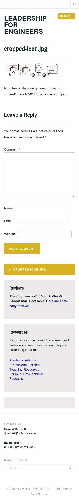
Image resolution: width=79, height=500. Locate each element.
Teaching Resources (24, 369)
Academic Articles (22, 360)
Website (10, 233)
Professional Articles (24, 364)
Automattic (39, 493)
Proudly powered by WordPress (28, 489)
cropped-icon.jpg (29, 269)
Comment (12, 149)
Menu (68, 16)
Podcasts (16, 378)
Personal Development (26, 373)
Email (8, 220)
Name (8, 208)
